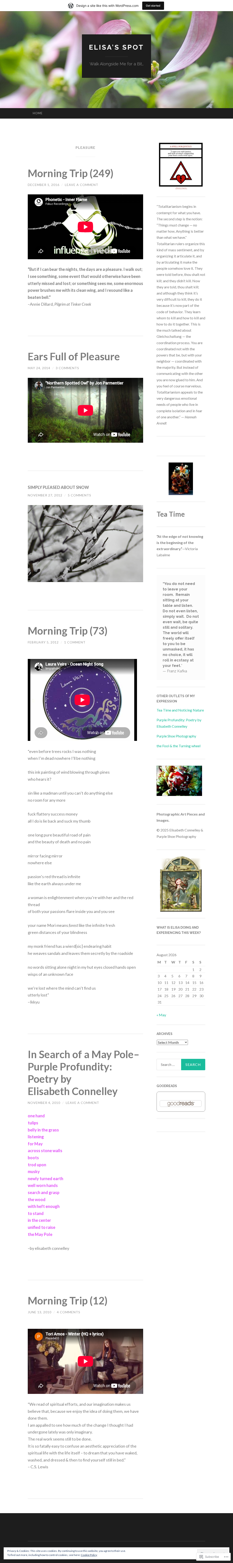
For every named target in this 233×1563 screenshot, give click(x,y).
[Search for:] (181, 1064)
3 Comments (67, 368)
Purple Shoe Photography (176, 736)
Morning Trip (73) (67, 631)
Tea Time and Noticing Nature (180, 710)
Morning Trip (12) (67, 1300)
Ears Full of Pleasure (74, 356)
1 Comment (75, 642)
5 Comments (79, 495)
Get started (153, 5)
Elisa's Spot (116, 47)
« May (161, 1015)
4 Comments (68, 1312)
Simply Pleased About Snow (58, 487)
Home (38, 113)
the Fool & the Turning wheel (178, 746)
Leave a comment (81, 185)
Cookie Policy (89, 1555)
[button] (85, 543)
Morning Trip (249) (70, 173)
